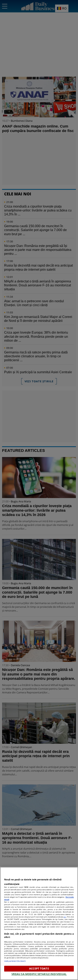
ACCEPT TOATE (39, 968)
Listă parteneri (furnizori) (15, 961)
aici (65, 917)
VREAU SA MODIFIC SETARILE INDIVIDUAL (39, 974)
